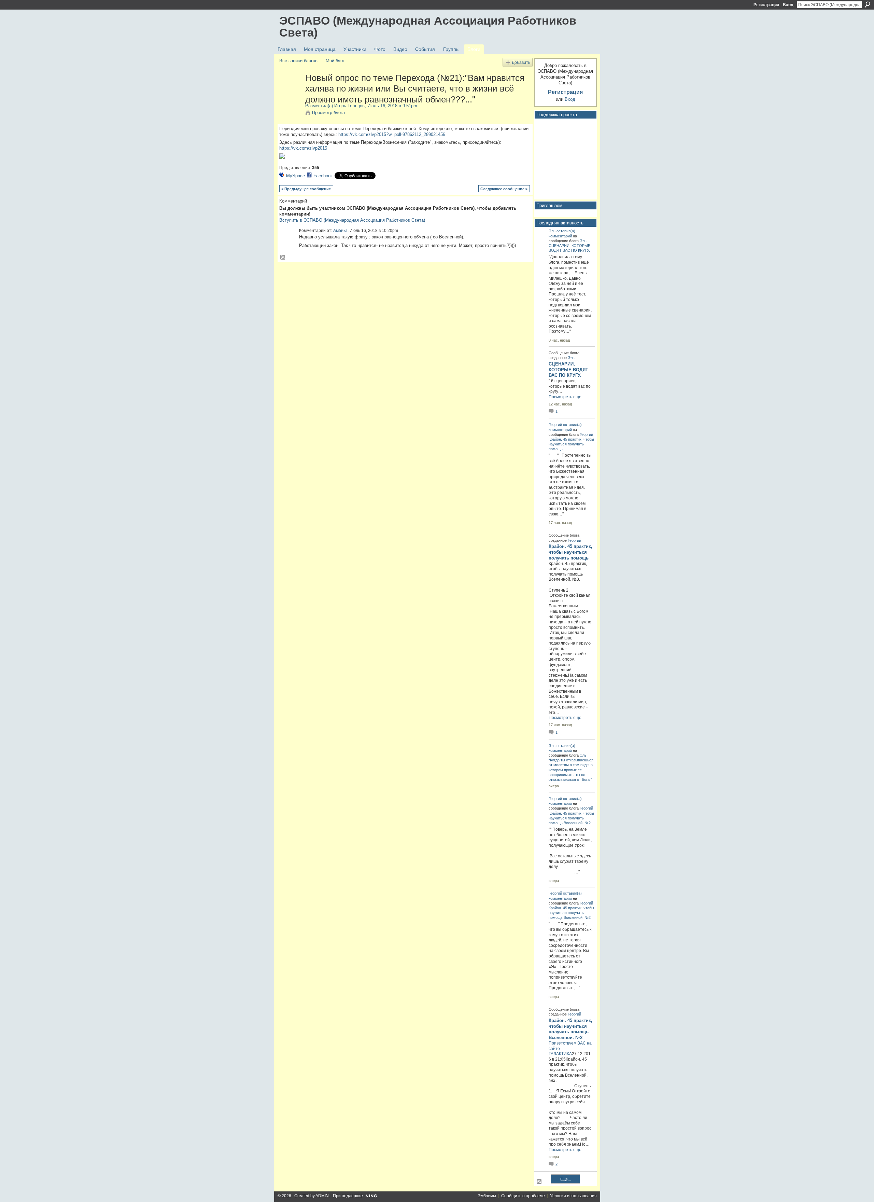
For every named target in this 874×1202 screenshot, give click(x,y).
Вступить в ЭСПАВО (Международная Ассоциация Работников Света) (352, 220)
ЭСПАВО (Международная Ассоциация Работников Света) (427, 26)
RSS (283, 257)
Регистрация (766, 4)
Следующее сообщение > (503, 189)
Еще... (565, 1179)
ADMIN (322, 1195)
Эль (552, 231)
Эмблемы (487, 1195)
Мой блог (335, 60)
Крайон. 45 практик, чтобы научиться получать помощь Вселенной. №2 (571, 818)
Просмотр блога (328, 112)
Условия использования (573, 1195)
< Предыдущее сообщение (306, 189)
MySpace (295, 175)
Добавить (521, 62)
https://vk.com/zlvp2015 (303, 148)
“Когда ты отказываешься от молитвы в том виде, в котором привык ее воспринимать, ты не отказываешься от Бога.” (571, 770)
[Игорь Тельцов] (290, 92)
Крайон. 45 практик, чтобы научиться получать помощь (571, 444)
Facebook (323, 175)
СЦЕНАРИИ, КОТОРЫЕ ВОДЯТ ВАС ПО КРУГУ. (568, 369)
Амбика (340, 230)
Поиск (867, 4)
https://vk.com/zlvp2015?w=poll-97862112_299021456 (391, 134)
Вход (788, 4)
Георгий (555, 425)
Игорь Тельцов (349, 105)
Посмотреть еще (565, 397)
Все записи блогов (298, 60)
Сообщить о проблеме (523, 1195)
